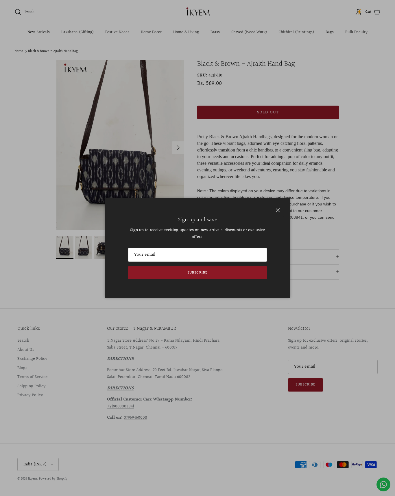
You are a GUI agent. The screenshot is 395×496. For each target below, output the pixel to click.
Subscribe (197, 273)
